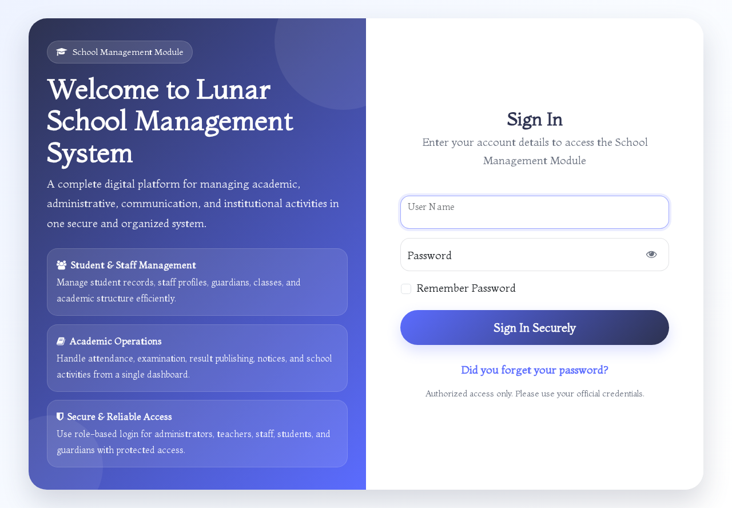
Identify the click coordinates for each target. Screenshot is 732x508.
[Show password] (651, 254)
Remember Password (466, 288)
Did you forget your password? (534, 369)
